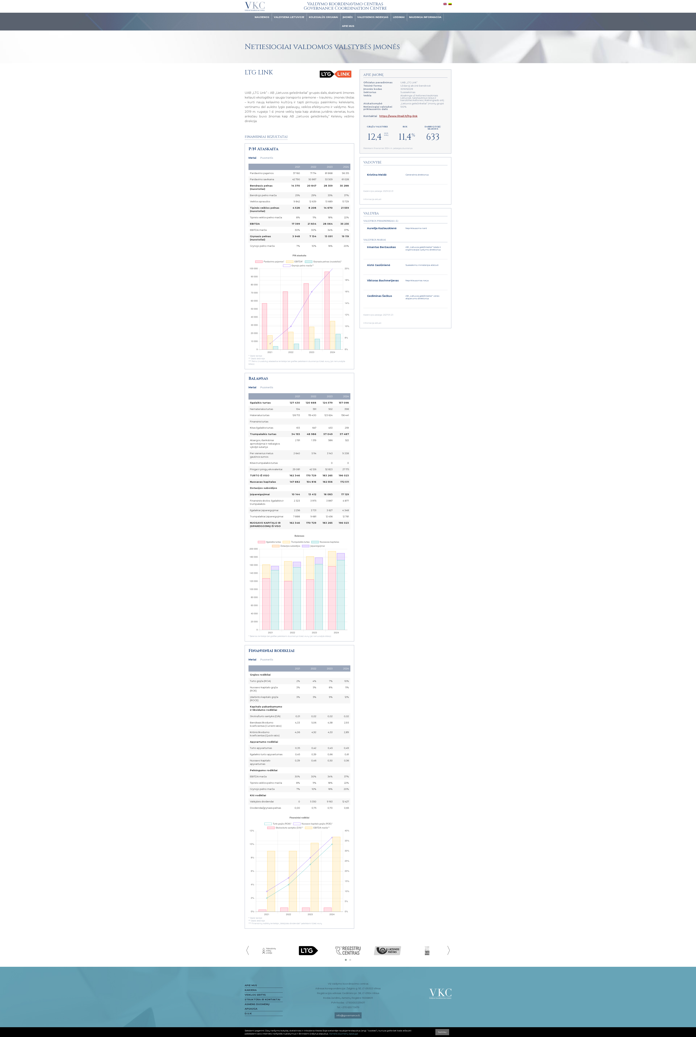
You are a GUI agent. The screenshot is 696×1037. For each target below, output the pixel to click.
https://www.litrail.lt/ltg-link (398, 116)
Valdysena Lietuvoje (289, 17)
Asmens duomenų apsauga (257, 1006)
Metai (252, 157)
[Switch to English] (445, 3)
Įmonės (348, 17)
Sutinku (442, 1032)
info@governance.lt (348, 1015)
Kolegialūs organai (323, 17)
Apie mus (348, 25)
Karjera (251, 990)
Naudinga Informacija (425, 17)
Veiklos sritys (255, 994)
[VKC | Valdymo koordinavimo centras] (255, 6)
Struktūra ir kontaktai (262, 999)
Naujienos (262, 17)
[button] (346, 960)
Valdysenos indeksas (372, 17)
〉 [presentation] (448, 950)
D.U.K (248, 1013)
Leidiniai (399, 17)
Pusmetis (266, 157)
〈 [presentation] (248, 950)
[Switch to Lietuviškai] (450, 3)
